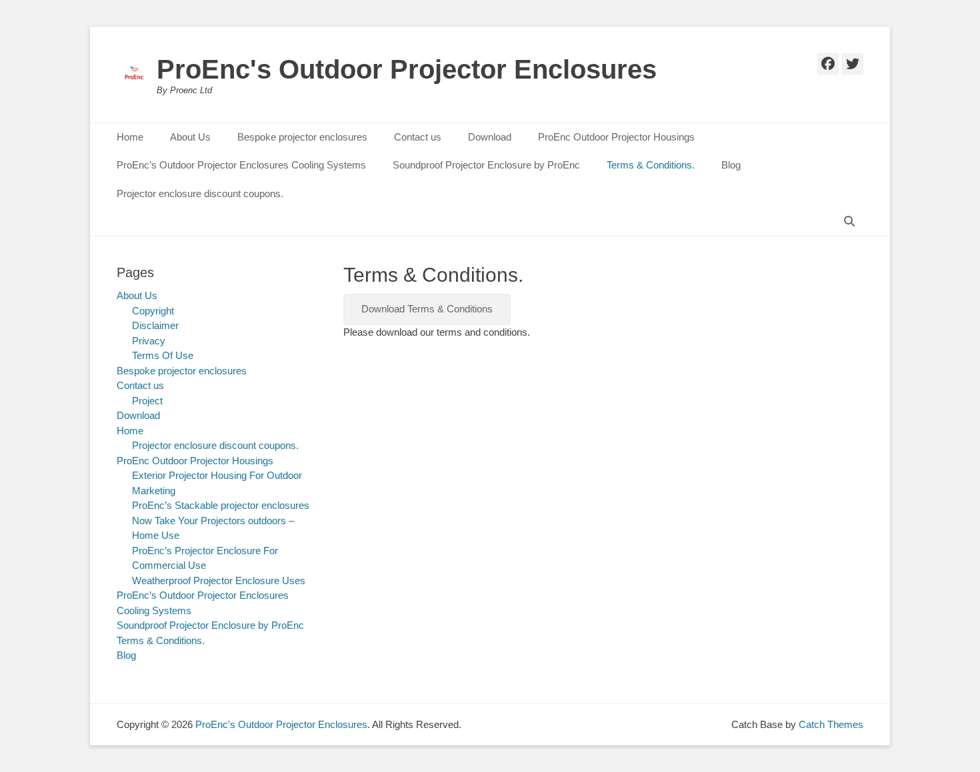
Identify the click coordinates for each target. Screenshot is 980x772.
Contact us (417, 137)
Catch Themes (831, 724)
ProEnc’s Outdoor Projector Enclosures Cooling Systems (241, 165)
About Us (190, 137)
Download (489, 137)
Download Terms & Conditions (427, 308)
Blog (731, 165)
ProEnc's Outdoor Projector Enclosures (407, 69)
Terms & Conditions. (651, 165)
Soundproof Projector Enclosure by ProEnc (486, 165)
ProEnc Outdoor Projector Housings (616, 137)
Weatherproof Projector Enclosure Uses (218, 580)
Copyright (153, 310)
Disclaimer (155, 325)
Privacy (148, 340)
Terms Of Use (162, 355)
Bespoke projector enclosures (302, 137)
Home (130, 137)
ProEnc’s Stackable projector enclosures (220, 505)
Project (147, 400)
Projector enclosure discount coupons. (200, 193)
